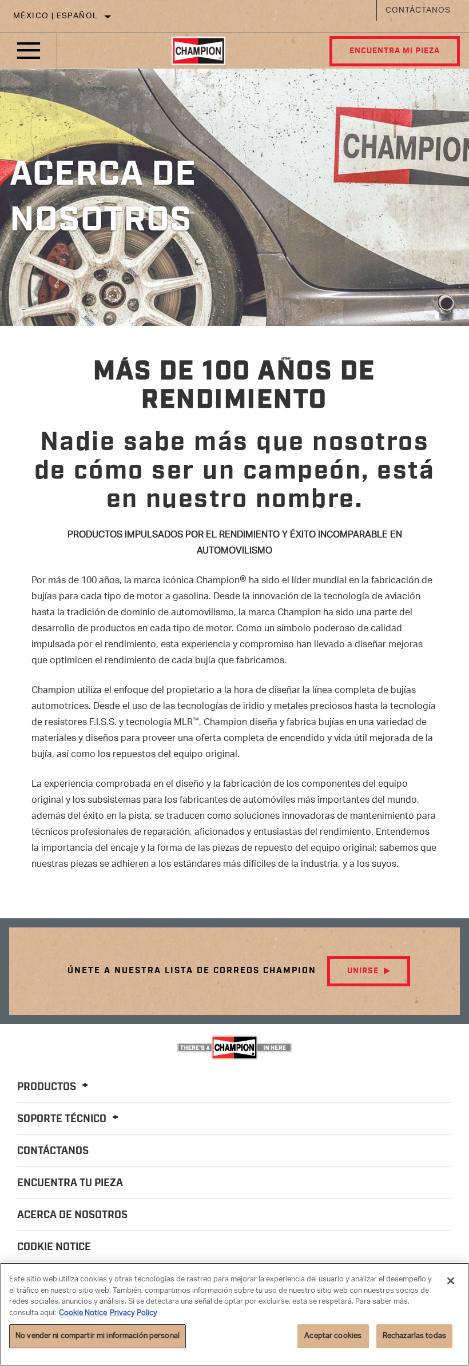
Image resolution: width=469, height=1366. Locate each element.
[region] (234, 1314)
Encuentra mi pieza (394, 51)
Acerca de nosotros (72, 1215)
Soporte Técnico (63, 1119)
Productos (47, 1087)
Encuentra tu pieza (70, 1183)
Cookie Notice (54, 1247)
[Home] (198, 51)
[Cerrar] (450, 1280)
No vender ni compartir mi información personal (97, 1336)
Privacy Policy (133, 1313)
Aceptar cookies (332, 1336)
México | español (55, 16)
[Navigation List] (28, 50)
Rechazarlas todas (414, 1336)
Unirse (363, 971)
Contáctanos (418, 10)
